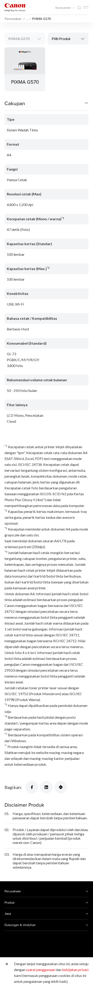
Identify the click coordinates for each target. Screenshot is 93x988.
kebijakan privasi (75, 969)
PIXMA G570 (25, 81)
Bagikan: (13, 787)
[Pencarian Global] (79, 8)
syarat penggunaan (40, 969)
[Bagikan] (32, 787)
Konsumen (63, 7)
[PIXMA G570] (25, 69)
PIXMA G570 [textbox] (19, 38)
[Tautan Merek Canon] (15, 7)
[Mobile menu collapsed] (85, 7)
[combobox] (25, 39)
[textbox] (68, 38)
